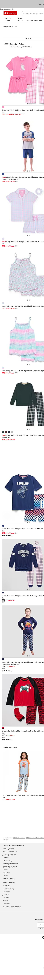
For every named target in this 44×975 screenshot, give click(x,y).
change (28, 47)
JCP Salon (6, 895)
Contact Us (6, 858)
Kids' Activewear (31, 838)
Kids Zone (6, 904)
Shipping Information (10, 864)
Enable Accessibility (7, 9)
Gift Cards (6, 873)
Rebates (5, 876)
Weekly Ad (6, 892)
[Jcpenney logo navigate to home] (10, 13)
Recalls (5, 870)
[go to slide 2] (29, 103)
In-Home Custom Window (12, 907)
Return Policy (7, 861)
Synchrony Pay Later (10, 867)
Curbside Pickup (8, 889)
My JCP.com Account (10, 852)
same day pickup (17, 44)
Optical (5, 901)
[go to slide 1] (27, 103)
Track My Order (8, 849)
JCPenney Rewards (9, 855)
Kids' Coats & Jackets (19, 838)
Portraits (6, 898)
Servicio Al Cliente (9, 879)
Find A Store (7, 886)
